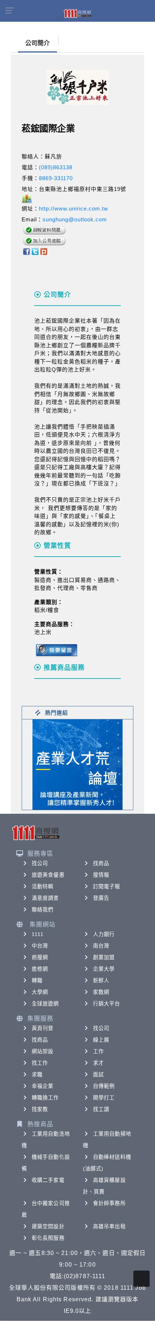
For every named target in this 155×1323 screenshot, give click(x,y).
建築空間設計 (48, 1226)
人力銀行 (104, 934)
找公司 (40, 863)
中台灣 (40, 946)
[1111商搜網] (77, 13)
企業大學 (104, 969)
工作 (98, 1051)
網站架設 (42, 1051)
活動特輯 (42, 886)
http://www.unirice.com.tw (73, 208)
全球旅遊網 (45, 1004)
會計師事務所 (109, 1203)
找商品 (101, 863)
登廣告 (101, 898)
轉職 (37, 980)
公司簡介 (37, 43)
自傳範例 (104, 1086)
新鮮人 (101, 980)
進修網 (40, 969)
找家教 (40, 1109)
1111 (38, 934)
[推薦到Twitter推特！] (35, 251)
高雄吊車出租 (109, 1226)
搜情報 (101, 875)
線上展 (101, 1040)
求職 (37, 1074)
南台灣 (101, 946)
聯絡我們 (42, 910)
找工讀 (101, 1109)
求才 (98, 1063)
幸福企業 (42, 1086)
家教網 (101, 992)
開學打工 (104, 1098)
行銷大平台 (106, 1004)
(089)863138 (55, 167)
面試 (98, 1074)
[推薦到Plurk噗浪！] (44, 251)
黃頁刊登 (42, 1028)
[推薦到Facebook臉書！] (26, 251)
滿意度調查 (45, 898)
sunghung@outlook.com (75, 219)
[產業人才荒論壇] (77, 764)
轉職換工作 (45, 1098)
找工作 (40, 1063)
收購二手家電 (48, 1180)
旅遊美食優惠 (48, 875)
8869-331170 (56, 178)
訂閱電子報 (106, 886)
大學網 (40, 992)
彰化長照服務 (48, 1238)
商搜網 (40, 957)
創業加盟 (104, 957)
